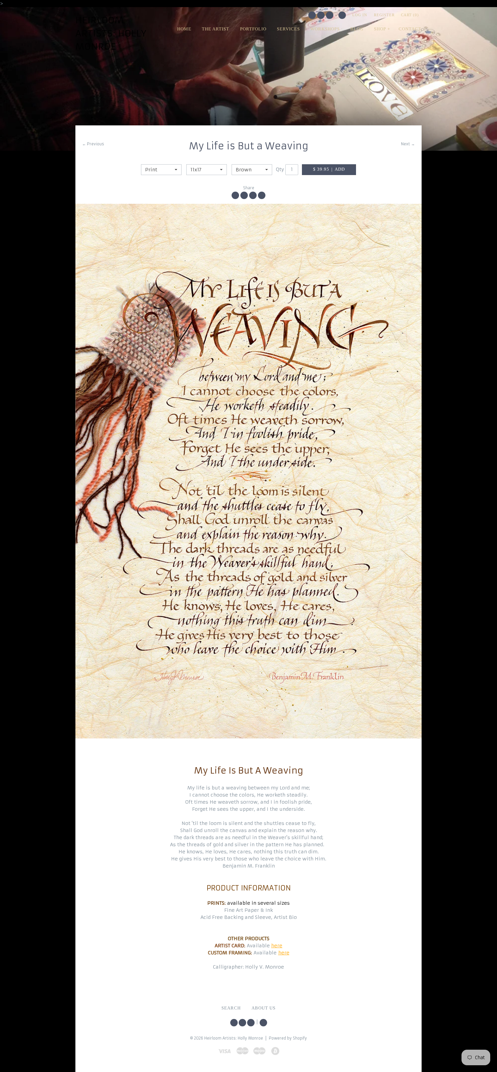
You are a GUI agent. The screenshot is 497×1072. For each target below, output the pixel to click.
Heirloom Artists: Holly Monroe (111, 33)
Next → (408, 144)
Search (342, 15)
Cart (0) (410, 15)
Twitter (312, 15)
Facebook (321, 15)
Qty (280, 169)
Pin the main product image (253, 195)
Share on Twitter (244, 195)
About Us (264, 1008)
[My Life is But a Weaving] (248, 471)
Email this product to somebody (261, 195)
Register (384, 15)
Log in (359, 15)
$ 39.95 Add (329, 169)
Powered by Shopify (288, 1038)
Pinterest (329, 15)
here (276, 946)
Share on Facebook (235, 195)
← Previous (93, 144)
